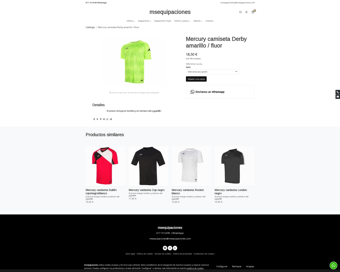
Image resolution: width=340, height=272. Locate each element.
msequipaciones (170, 12)
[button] (130, 21)
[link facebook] (165, 248)
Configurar (222, 266)
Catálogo (90, 27)
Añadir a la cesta (196, 79)
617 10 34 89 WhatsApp (96, 2)
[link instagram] (170, 248)
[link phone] (337, 92)
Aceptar (250, 266)
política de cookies (195, 268)
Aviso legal (130, 253)
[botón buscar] (240, 12)
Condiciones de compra (204, 253)
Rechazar (236, 266)
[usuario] (246, 12)
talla (188, 67)
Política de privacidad (182, 253)
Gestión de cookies (163, 253)
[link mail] (337, 97)
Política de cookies (145, 253)
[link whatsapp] (175, 248)
